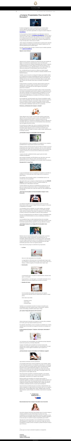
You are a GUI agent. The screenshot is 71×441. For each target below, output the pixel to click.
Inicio (38, 11)
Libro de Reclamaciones (49, 11)
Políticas (44, 11)
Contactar (54, 11)
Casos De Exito (41, 11)
